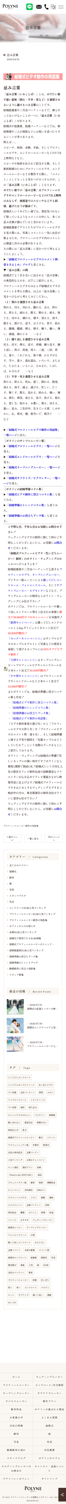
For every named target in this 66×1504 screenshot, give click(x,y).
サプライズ (23, 1295)
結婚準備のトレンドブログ (23, 962)
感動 (49, 1295)
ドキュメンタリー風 (17, 1182)
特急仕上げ (13, 1130)
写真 (11, 889)
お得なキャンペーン (36, 1160)
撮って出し (38, 1295)
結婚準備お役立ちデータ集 (23, 956)
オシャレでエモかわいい (19, 1115)
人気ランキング (15, 1160)
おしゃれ (12, 1302)
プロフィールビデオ (17, 1197)
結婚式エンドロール (17, 1257)
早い (18, 1287)
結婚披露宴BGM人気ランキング (26, 950)
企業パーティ (33, 1152)
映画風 (52, 1115)
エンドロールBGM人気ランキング (27, 908)
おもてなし (40, 1242)
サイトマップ (49, 1478)
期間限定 (51, 1182)
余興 (39, 1167)
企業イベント (14, 1250)
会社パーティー (27, 1092)
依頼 (35, 1280)
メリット (51, 1137)
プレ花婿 (12, 1092)
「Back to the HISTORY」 (21, 1175)
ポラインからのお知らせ (22, 926)
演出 (40, 1175)
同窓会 (46, 1145)
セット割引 (13, 1167)
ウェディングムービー (43, 1220)
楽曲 (22, 1265)
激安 (33, 1182)
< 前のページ (12, 838)
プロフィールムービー (18, 1280)
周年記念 (12, 1212)
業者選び (12, 1265)
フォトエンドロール (17, 1235)
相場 (43, 1212)
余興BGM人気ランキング (22, 932)
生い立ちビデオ (46, 1085)
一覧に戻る (33, 838)
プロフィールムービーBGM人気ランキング (32, 914)
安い (10, 1287)
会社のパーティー (16, 1272)
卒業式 (36, 1145)
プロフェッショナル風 (18, 1145)
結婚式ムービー (15, 1227)
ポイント (33, 1212)
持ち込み (33, 1107)
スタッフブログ (17, 895)
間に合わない (14, 1122)
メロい (34, 1197)
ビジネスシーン (15, 1205)
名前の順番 (30, 1250)
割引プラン (28, 1167)
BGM (45, 1265)
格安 (41, 1182)
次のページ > (54, 838)
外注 (11, 901)
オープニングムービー (37, 1227)
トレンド (12, 1220)
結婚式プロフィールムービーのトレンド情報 (33, 944)
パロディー (40, 1115)
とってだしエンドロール (19, 1077)
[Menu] (61, 7)
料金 (51, 1212)
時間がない (42, 1122)
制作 (11, 877)
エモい (50, 1092)
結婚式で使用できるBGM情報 (25, 938)
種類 (22, 1212)
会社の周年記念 (15, 1152)
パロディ (45, 1287)
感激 (43, 1197)
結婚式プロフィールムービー (21, 1137)
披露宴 (34, 1257)
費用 (41, 1092)
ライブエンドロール (17, 1099)
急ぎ (25, 1130)
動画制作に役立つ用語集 (22, 968)
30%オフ (41, 1190)
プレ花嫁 (12, 1107)
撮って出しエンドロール (19, 1242)
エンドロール (31, 1287)
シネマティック (38, 1099)
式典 (47, 1205)
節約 (22, 1107)
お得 (33, 1235)
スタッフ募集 (16, 974)
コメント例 (44, 1250)
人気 (31, 1265)
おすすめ (24, 1220)
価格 (51, 1197)
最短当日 (29, 1122)
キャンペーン (14, 1190)
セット (11, 1295)
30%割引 (29, 1190)
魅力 (41, 1137)
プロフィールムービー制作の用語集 (21, 825)
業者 (31, 1272)
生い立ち (45, 1280)
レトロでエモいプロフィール (21, 1085)
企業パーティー (34, 1205)
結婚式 (12, 871)
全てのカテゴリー (18, 865)
